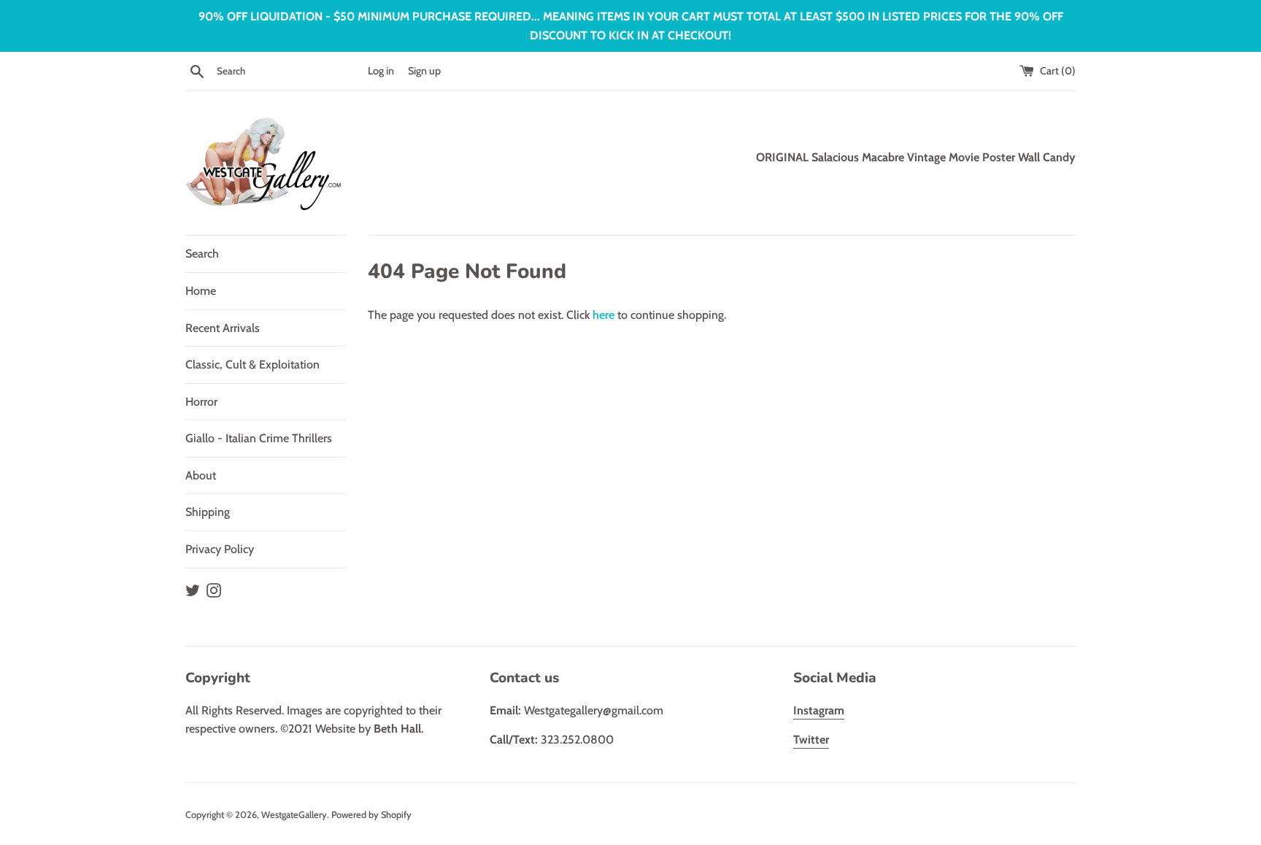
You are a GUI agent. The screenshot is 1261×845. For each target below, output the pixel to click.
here (603, 315)
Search (202, 254)
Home (200, 291)
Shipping (207, 512)
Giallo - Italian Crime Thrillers (258, 438)
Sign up (424, 70)
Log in (381, 70)
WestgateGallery (294, 814)
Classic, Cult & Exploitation (252, 364)
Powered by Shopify (371, 814)
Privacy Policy (219, 549)
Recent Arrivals (222, 328)
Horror (201, 402)
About (200, 475)
